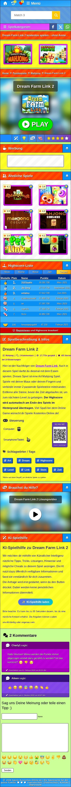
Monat (35, 272)
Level (10, 469)
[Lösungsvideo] (32, 138)
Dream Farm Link (47, 365)
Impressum (35, 785)
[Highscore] (24, 138)
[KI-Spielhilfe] (16, 138)
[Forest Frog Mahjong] (18, 54)
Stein (43, 469)
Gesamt (64, 272)
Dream (25, 460)
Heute (7, 272)
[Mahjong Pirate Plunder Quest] (53, 54)
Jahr (50, 272)
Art (9, 460)
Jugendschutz (34, 782)
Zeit (59, 469)
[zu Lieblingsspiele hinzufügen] (40, 138)
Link (27, 469)
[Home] (5, 3)
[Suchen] (56, 15)
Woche (21, 272)
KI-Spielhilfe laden (38, 602)
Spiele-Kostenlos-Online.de (27, 780)
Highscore (46, 460)
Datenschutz (51, 782)
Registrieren (23, 330)
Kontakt (64, 782)
